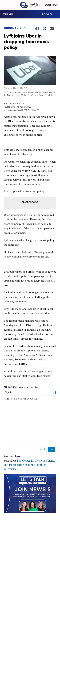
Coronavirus (14, 28)
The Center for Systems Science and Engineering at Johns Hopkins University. (29, 464)
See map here (12, 456)
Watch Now (50, 5)
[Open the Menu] (5, 5)
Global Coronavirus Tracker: (22, 387)
